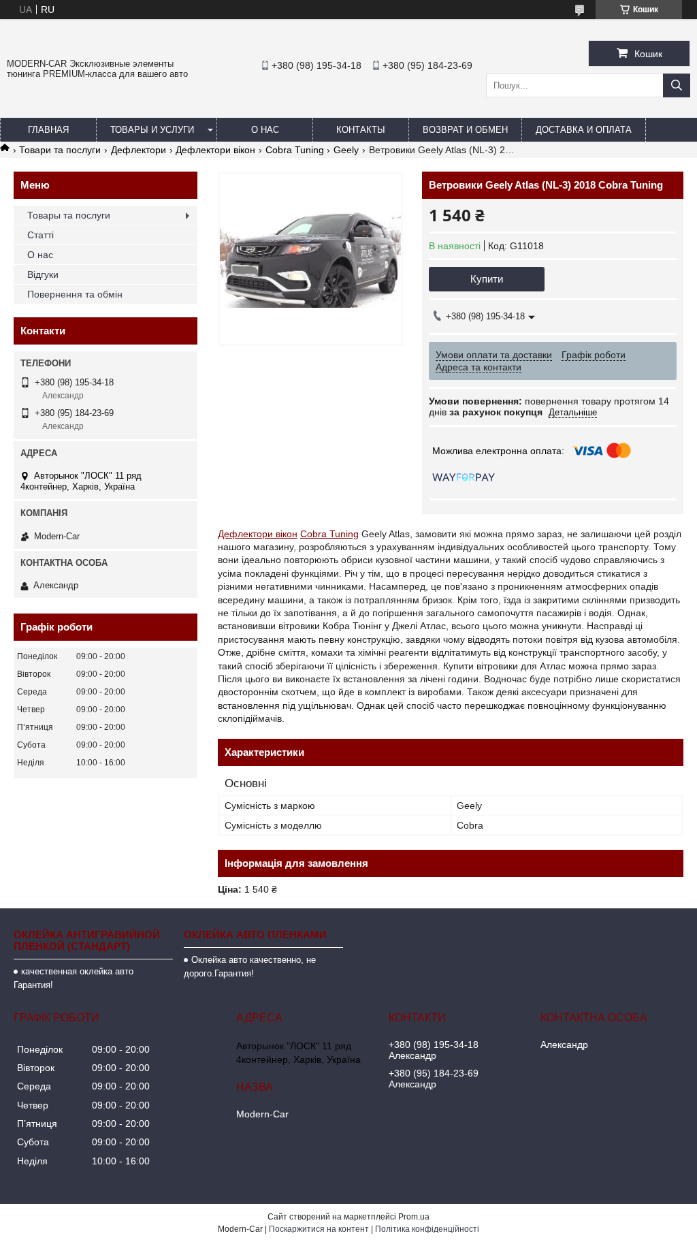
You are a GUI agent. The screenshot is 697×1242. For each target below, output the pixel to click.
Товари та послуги (60, 149)
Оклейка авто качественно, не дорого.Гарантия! (250, 966)
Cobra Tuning (294, 149)
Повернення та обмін (75, 294)
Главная (48, 130)
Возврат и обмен (465, 130)
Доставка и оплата (584, 130)
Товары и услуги (152, 130)
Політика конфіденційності (427, 1229)
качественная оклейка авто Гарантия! (73, 978)
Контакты (360, 130)
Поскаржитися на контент (319, 1229)
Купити (486, 279)
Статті (40, 234)
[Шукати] (676, 85)
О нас (265, 130)
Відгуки (43, 274)
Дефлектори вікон (215, 149)
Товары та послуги (68, 215)
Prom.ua (413, 1217)
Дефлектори (138, 149)
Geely (346, 149)
